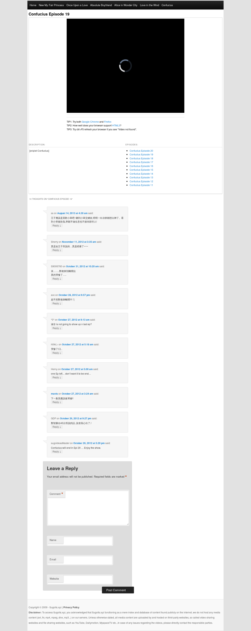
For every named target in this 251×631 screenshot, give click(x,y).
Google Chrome (90, 121)
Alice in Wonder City (125, 5)
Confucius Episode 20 (141, 150)
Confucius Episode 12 (141, 181)
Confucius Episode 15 (141, 169)
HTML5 (116, 125)
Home (33, 5)
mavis (54, 393)
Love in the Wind (149, 5)
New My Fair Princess (51, 5)
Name (53, 540)
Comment (56, 494)
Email (53, 559)
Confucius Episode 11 (141, 185)
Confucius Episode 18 (141, 158)
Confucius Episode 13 (141, 177)
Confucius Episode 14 (141, 173)
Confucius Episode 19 (141, 154)
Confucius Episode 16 (141, 166)
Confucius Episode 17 (141, 162)
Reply (57, 225)
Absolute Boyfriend (101, 5)
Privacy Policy (71, 607)
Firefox (107, 121)
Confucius (167, 5)
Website (54, 578)
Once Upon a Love (77, 5)
